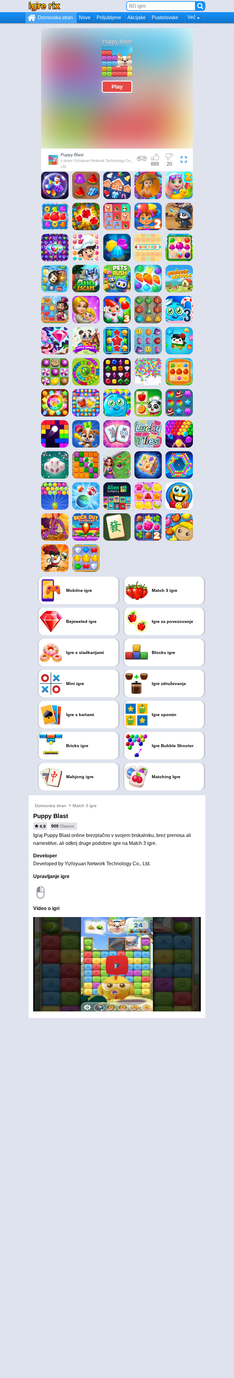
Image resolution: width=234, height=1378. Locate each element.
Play (117, 86)
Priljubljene (109, 17)
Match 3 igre (85, 805)
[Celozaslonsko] (184, 160)
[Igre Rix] (44, 6)
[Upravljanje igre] (142, 160)
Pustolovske (165, 17)
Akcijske (136, 17)
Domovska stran (55, 17)
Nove (84, 17)
